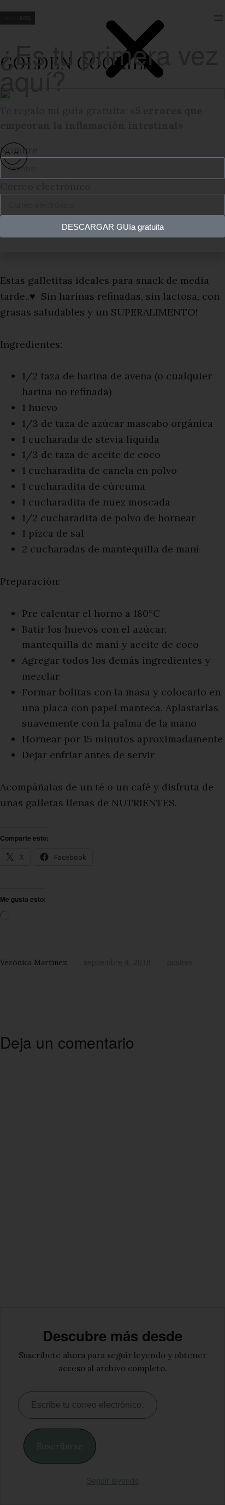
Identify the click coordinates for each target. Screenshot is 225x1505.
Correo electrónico (45, 186)
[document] (112, 752)
